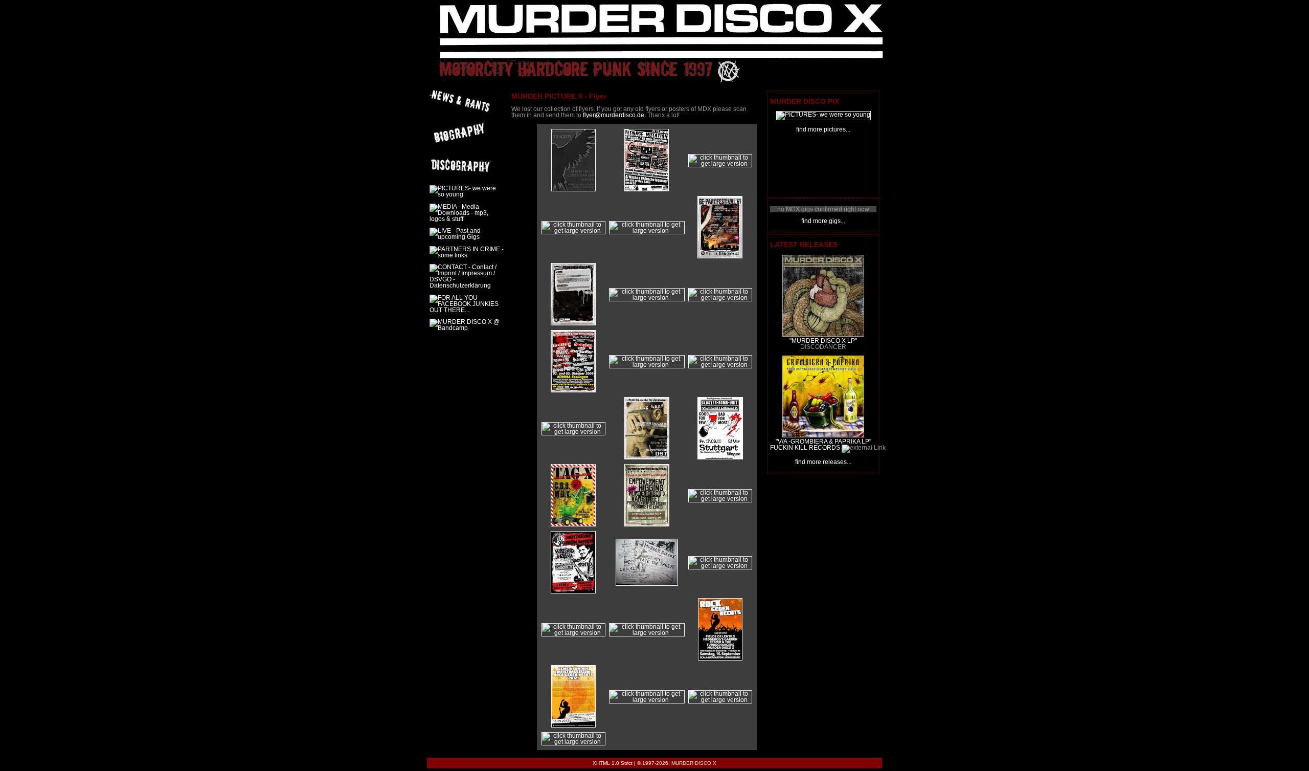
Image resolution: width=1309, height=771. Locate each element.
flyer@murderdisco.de (613, 115)
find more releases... (823, 462)
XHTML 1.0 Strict (613, 763)
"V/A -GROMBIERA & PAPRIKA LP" (823, 441)
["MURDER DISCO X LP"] (823, 335)
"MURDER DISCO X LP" (823, 341)
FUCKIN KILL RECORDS (805, 448)
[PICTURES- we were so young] (823, 115)
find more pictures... (823, 129)
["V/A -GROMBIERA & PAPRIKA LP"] (823, 435)
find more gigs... (823, 221)
